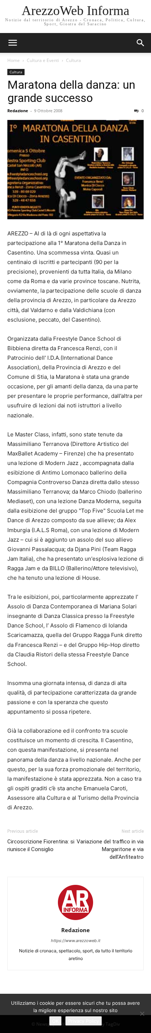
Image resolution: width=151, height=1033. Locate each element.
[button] (140, 43)
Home (13, 60)
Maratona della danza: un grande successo (71, 91)
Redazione (17, 110)
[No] (142, 1013)
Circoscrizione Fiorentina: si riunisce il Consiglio (40, 845)
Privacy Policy (83, 1021)
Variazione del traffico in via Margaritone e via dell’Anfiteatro (110, 849)
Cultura (73, 60)
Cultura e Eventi (43, 60)
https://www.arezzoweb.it (75, 940)
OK (55, 1021)
